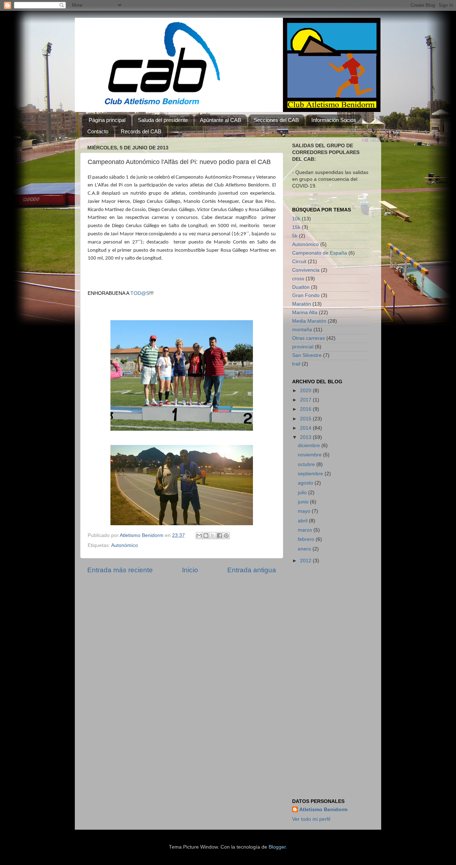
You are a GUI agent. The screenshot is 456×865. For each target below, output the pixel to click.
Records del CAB (141, 131)
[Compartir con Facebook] (219, 535)
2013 (306, 437)
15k (296, 227)
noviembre (310, 454)
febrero (307, 539)
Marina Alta (304, 312)
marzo (306, 530)
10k (296, 218)
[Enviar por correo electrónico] (199, 535)
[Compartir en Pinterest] (226, 535)
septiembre (311, 473)
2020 (306, 390)
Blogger (277, 847)
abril (303, 520)
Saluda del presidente (163, 120)
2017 (306, 400)
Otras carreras (308, 338)
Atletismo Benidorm (323, 809)
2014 (306, 428)
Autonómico (124, 545)
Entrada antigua (251, 570)
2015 (306, 418)
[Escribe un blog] (205, 535)
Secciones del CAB (276, 120)
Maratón (301, 304)
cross (298, 278)
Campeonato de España (319, 253)
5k (294, 236)
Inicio (190, 570)
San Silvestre (307, 355)
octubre (307, 464)
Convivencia (306, 270)
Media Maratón (309, 321)
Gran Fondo (306, 295)
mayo (305, 511)
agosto (306, 483)
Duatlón (301, 287)
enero (305, 549)
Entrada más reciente (120, 570)
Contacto (97, 131)
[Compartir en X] (212, 535)
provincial (303, 346)
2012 (306, 560)
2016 (306, 409)
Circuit (299, 261)
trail (296, 364)
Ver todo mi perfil (311, 819)
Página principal (107, 120)
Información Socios (333, 120)
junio (304, 502)
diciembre (309, 445)
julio (303, 492)
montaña (302, 329)
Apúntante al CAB (220, 120)
